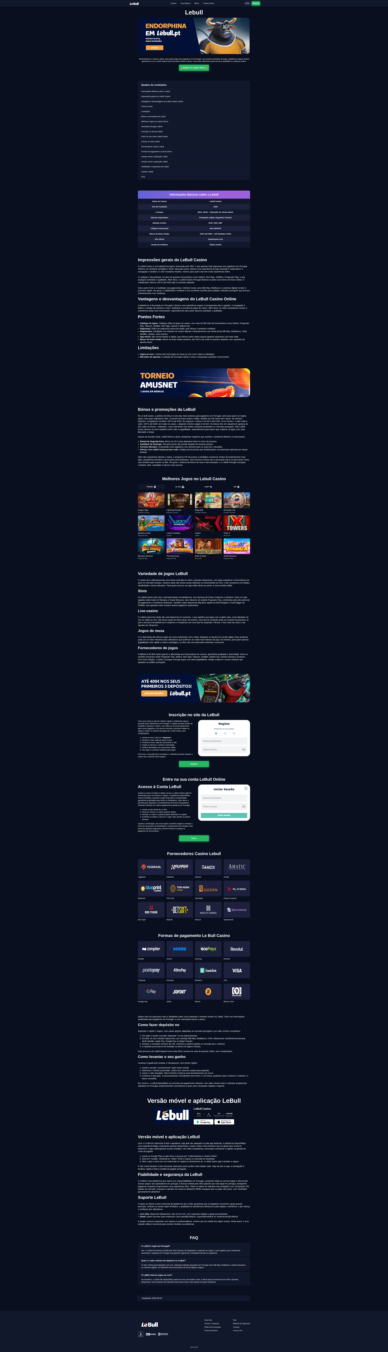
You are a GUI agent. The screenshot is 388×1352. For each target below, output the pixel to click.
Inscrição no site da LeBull (151, 132)
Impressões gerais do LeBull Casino (155, 96)
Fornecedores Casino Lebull (152, 147)
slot (235, 487)
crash (206, 487)
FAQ (143, 177)
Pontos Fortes (147, 106)
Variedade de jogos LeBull (151, 127)
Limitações (145, 111)
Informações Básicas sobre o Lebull (155, 91)
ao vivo (178, 487)
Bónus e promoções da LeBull (153, 117)
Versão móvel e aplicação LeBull (154, 157)
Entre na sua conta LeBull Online (154, 137)
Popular (150, 487)
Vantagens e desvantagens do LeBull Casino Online (162, 101)
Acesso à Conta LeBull (150, 142)
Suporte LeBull (147, 172)
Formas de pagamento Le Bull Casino (156, 152)
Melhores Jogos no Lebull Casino (154, 121)
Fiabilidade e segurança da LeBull (155, 167)
